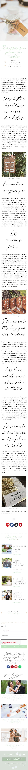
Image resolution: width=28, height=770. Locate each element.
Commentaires (4, 635)
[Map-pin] (4, 754)
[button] (14, 519)
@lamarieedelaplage (14, 508)
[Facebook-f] (14, 754)
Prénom (3, 626)
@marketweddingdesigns (14, 178)
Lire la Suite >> (16, 554)
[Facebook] (12, 525)
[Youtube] (8, 525)
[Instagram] (16, 525)
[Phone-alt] (7, 754)
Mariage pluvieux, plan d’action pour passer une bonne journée (14, 697)
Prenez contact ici (7, 513)
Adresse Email (4, 631)
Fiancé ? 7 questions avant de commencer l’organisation (14, 721)
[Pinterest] (20, 525)
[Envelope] (11, 754)
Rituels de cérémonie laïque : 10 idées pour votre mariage (19, 596)
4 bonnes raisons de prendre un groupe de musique (14, 745)
